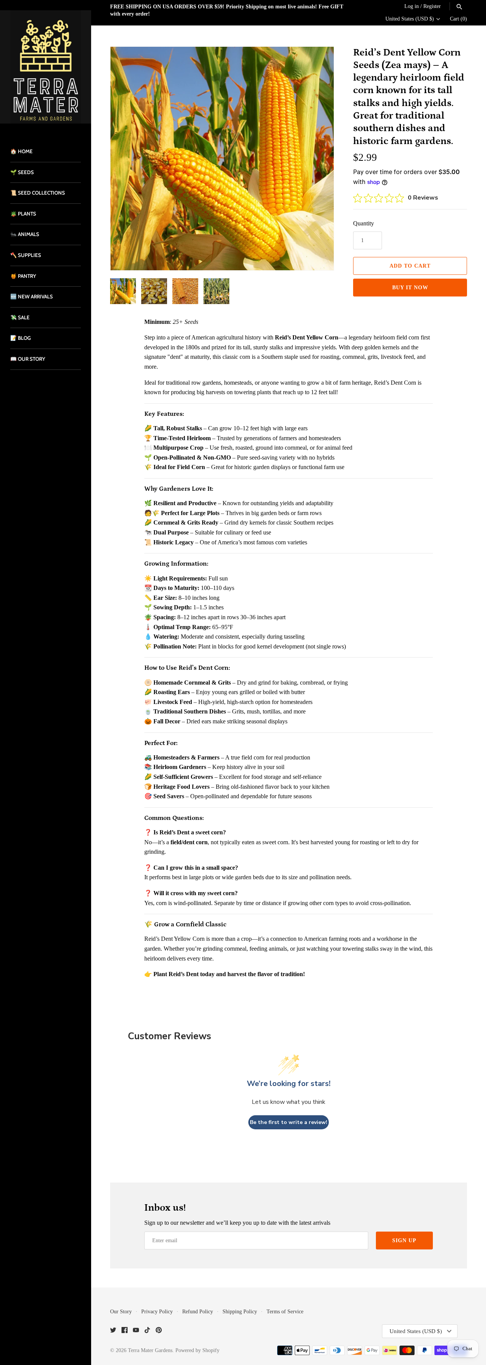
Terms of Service (285, 1311)
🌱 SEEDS (22, 172)
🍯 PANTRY (23, 276)
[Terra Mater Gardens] (45, 67)
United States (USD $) (409, 19)
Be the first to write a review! (288, 1122)
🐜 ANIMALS (24, 234)
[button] (317, 158)
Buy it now (410, 287)
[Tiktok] (147, 1331)
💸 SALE (20, 317)
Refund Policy (197, 1311)
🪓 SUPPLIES (25, 255)
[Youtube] (136, 1331)
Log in (411, 6)
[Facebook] (125, 1331)
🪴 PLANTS (23, 214)
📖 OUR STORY (27, 359)
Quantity (363, 223)
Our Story (121, 1311)
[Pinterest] (159, 1331)
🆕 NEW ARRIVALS (31, 296)
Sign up (404, 1240)
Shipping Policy (239, 1311)
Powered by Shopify (197, 1350)
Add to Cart (410, 266)
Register (432, 6)
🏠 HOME (21, 151)
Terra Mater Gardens (150, 1350)
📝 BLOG (20, 338)
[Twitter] (113, 1331)
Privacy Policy (157, 1311)
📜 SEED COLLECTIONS (37, 193)
